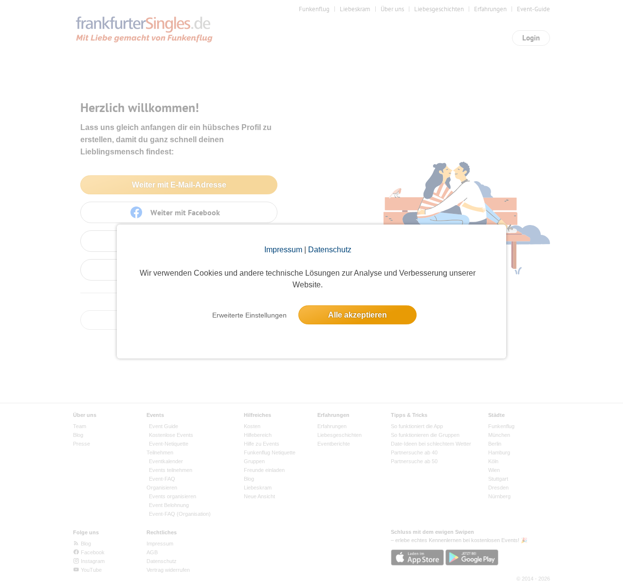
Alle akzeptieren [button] (357, 315)
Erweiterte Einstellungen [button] (249, 315)
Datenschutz (329, 249)
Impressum (283, 249)
